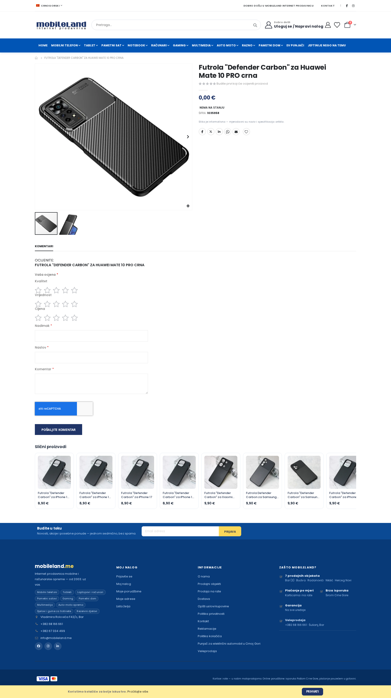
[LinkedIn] (58, 646)
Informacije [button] (210, 567)
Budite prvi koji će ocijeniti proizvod (242, 83)
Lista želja (123, 606)
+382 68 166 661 (52, 624)
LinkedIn (219, 131)
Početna (36, 58)
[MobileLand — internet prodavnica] (61, 25)
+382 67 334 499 (53, 631)
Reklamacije (207, 629)
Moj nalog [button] (127, 567)
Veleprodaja (207, 651)
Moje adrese (125, 599)
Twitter (211, 131)
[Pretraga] (255, 25)
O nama (204, 576)
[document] (195, 691)
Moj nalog (123, 584)
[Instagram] (353, 6)
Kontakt (328, 5)
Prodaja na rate (209, 591)
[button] (188, 206)
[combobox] (176, 25)
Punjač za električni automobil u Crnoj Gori (229, 643)
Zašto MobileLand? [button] (297, 567)
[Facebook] (347, 6)
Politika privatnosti (211, 614)
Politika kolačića (210, 636)
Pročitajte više (137, 691)
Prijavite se (124, 576)
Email (236, 131)
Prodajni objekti (209, 584)
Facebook (202, 131)
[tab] (44, 246)
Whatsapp (227, 131)
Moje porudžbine (128, 591)
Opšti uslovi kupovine (213, 606)
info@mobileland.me (56, 638)
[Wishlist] (338, 25)
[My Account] (327, 25)
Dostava (204, 599)
